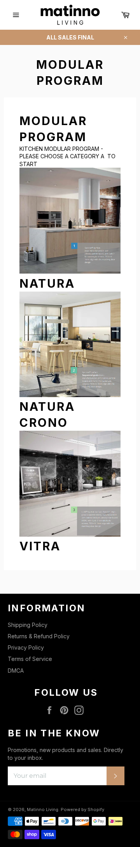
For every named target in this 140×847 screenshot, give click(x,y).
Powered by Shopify (82, 809)
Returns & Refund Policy (39, 636)
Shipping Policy (27, 624)
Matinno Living (42, 809)
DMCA (16, 670)
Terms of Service (30, 658)
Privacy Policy (26, 647)
